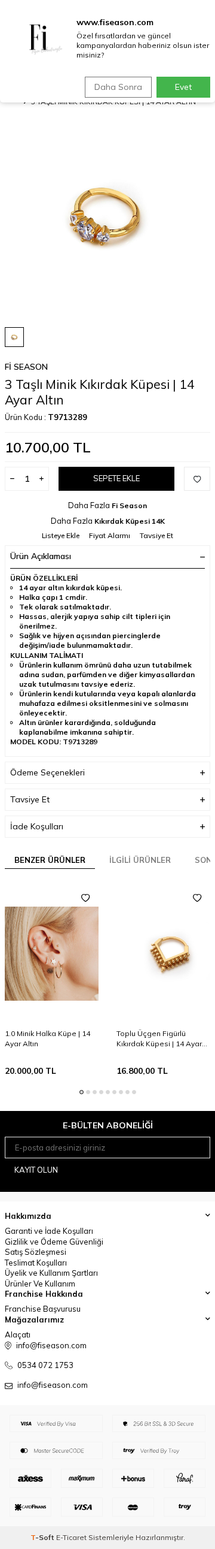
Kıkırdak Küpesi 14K (129, 521)
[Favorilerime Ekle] (85, 898)
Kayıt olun (36, 1169)
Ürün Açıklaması (40, 556)
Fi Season (26, 366)
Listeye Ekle (60, 535)
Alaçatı (17, 1334)
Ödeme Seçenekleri (47, 772)
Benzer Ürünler (49, 860)
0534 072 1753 (45, 1365)
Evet (183, 86)
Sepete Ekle (116, 478)
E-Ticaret (71, 1537)
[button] (81, 1092)
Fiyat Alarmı (109, 535)
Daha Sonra (118, 86)
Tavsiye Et (156, 535)
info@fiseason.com (52, 1385)
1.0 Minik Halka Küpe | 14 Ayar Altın (47, 1038)
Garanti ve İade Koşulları (49, 1231)
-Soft (43, 1537)
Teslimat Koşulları (36, 1262)
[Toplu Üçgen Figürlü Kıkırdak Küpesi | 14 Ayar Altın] (163, 954)
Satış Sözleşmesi (35, 1252)
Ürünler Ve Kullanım (40, 1283)
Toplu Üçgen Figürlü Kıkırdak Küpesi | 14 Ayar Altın (159, 1038)
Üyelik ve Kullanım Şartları (51, 1273)
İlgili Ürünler (140, 860)
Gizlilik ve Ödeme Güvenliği (54, 1241)
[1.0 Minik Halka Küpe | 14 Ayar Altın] (52, 954)
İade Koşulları (36, 826)
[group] (107, 214)
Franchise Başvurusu (43, 1309)
